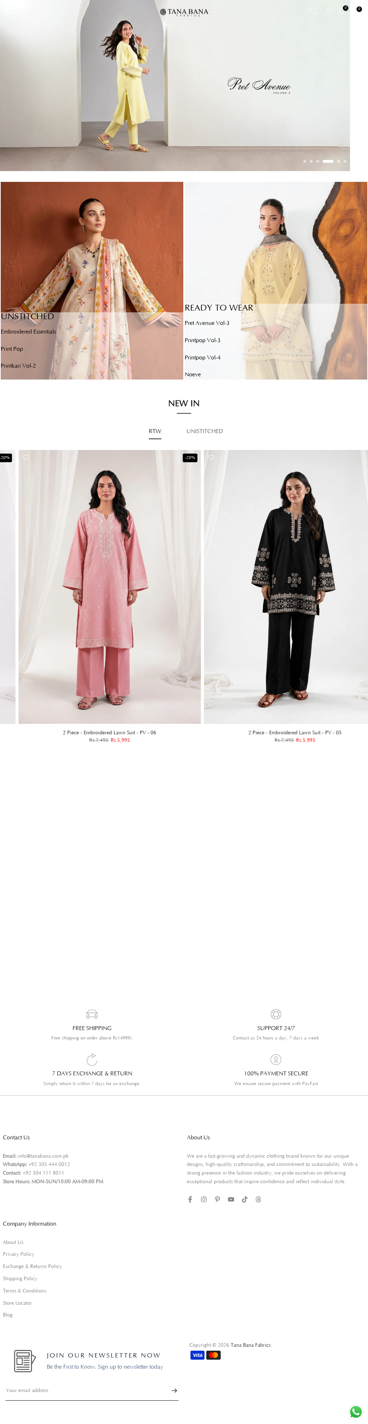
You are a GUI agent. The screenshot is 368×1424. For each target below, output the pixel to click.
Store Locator (17, 1303)
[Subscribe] (171, 1391)
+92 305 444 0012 (49, 1164)
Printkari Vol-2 (18, 366)
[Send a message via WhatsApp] (356, 1412)
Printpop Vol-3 (203, 340)
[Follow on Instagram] (204, 1199)
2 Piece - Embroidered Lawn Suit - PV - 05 (276, 733)
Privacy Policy (18, 1254)
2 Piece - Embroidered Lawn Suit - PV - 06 (91, 733)
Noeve (193, 374)
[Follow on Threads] (258, 1199)
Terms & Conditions (24, 1291)
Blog (8, 1315)
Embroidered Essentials (28, 332)
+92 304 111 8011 (43, 1173)
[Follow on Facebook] (190, 1199)
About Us (13, 1242)
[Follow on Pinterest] (217, 1199)
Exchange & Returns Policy (32, 1266)
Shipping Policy (20, 1279)
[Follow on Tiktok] (245, 1199)
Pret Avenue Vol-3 (207, 323)
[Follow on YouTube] (231, 1199)
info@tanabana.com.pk (43, 1156)
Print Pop (12, 349)
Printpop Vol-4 (203, 357)
